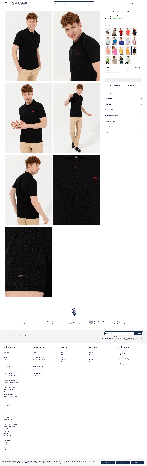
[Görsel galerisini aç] (28, 46)
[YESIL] (108, 59)
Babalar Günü (7, 449)
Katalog (62, 364)
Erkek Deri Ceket (7, 406)
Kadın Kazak (7, 431)
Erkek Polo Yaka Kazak (9, 394)
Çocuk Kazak (7, 438)
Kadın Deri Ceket (8, 419)
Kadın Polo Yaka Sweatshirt (10, 426)
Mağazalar (63, 357)
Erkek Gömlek (7, 366)
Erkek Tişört (6, 364)
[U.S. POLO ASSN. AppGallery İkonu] (130, 364)
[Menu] (6, 3)
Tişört (118, 12)
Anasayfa (107, 12)
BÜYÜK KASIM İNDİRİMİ (9, 445)
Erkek (111, 12)
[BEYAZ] (108, 32)
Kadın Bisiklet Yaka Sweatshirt (10, 424)
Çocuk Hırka (7, 440)
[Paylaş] (140, 85)
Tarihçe (62, 355)
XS (108, 70)
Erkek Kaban (7, 403)
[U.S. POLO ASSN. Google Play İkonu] (130, 359)
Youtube (91, 361)
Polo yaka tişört (125, 12)
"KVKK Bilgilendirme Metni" (130, 340)
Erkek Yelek (6, 401)
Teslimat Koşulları (36, 371)
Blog (62, 362)
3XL (116, 74)
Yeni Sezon (6, 352)
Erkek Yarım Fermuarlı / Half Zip (11, 382)
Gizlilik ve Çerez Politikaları (39, 357)
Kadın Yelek (6, 417)
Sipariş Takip (35, 355)
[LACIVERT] (134, 32)
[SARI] (121, 50)
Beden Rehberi (138, 67)
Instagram (91, 354)
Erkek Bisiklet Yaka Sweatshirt (10, 378)
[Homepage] (20, 3)
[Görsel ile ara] (91, 3)
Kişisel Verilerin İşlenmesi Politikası (40, 364)
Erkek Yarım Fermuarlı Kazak (10, 396)
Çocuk (5, 359)
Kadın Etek (6, 410)
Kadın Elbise (7, 408)
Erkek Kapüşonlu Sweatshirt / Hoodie (12, 373)
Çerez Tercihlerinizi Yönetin (39, 359)
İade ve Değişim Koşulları (38, 366)
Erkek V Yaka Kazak (8, 389)
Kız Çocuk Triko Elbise (9, 443)
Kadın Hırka (6, 433)
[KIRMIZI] (121, 32)
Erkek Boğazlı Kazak (8, 392)
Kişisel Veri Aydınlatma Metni (39, 362)
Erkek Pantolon (7, 369)
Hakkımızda (63, 352)
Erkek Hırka (6, 385)
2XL (108, 74)
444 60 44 (35, 375)
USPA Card (63, 359)
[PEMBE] (128, 41)
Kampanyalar (7, 362)
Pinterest (91, 359)
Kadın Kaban (7, 415)
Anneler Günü (7, 447)
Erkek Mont (6, 399)
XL (138, 70)
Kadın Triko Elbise (8, 429)
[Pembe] (114, 50)
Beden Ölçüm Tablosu (37, 369)
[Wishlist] (136, 3)
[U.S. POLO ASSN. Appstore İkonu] (130, 354)
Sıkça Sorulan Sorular (37, 373)
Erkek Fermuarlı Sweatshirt (10, 380)
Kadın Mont (6, 412)
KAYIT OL (138, 333)
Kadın (5, 355)
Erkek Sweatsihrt (7, 371)
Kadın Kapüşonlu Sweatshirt (10, 422)
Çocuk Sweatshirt (8, 436)
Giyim (114, 12)
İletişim (34, 352)
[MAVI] (108, 41)
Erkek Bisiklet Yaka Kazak (9, 387)
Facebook (91, 352)
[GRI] (114, 32)
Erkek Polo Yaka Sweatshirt (10, 375)
